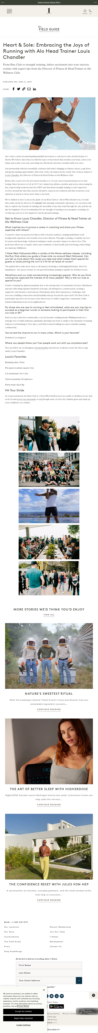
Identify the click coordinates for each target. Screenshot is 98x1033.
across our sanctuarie (26, 400)
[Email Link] (29, 89)
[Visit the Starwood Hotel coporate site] (49, 1022)
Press (7, 946)
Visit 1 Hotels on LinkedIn (57, 996)
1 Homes (54, 937)
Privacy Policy (49, 987)
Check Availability (49, 1030)
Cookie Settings (49, 1017)
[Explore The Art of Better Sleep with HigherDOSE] (49, 751)
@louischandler (41, 348)
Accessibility (53, 1014)
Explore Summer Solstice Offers (49, 2)
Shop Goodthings (13, 951)
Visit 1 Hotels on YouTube (52, 996)
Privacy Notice (23, 1006)
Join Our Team (57, 932)
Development (56, 942)
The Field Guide (12, 942)
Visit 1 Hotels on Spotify (62, 996)
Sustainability (11, 937)
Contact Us (56, 946)
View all (49, 615)
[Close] (44, 990)
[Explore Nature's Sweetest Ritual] (49, 656)
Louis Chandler (12, 176)
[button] (3, 2)
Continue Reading (49, 709)
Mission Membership (60, 927)
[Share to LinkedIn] (34, 89)
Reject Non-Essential (23, 1018)
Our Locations (11, 927)
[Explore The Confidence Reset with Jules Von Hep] (49, 847)
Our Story (9, 932)
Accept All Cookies (23, 1011)
